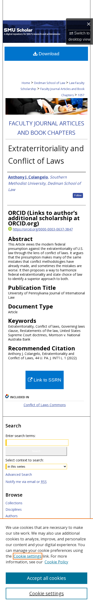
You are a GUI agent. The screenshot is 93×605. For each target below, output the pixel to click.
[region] (46, 561)
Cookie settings (27, 556)
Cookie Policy (56, 562)
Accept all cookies (46, 578)
